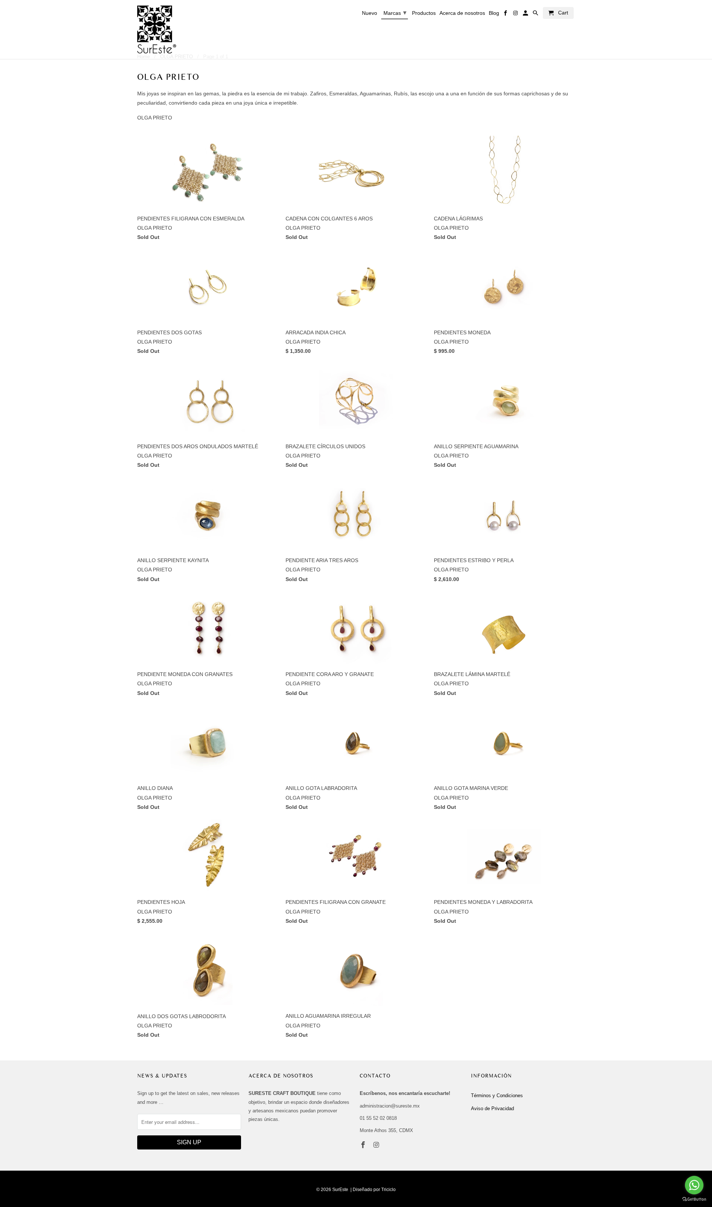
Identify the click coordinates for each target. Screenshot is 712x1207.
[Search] (536, 14)
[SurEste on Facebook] (364, 1145)
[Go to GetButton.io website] (694, 1199)
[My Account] (526, 14)
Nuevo (369, 13)
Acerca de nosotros (462, 13)
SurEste (340, 1189)
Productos (424, 13)
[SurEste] (156, 29)
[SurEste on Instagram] (377, 1145)
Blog (494, 13)
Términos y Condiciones (497, 1095)
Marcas (394, 12)
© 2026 (323, 1189)
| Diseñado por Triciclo (373, 1189)
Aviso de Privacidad (492, 1108)
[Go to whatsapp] (694, 1185)
